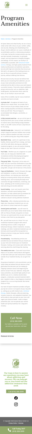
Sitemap (20, 423)
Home (2, 39)
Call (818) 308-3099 (16, 391)
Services (8, 39)
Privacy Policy (13, 423)
